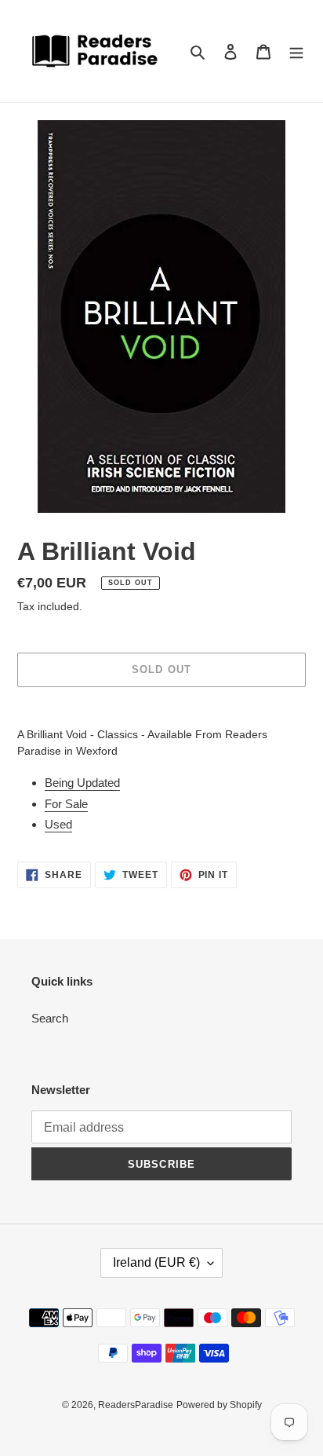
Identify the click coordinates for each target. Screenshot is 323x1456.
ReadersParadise (135, 1404)
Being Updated (82, 782)
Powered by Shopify (219, 1404)
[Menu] (296, 51)
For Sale (66, 803)
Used (58, 824)
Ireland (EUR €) (156, 1262)
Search (49, 1018)
